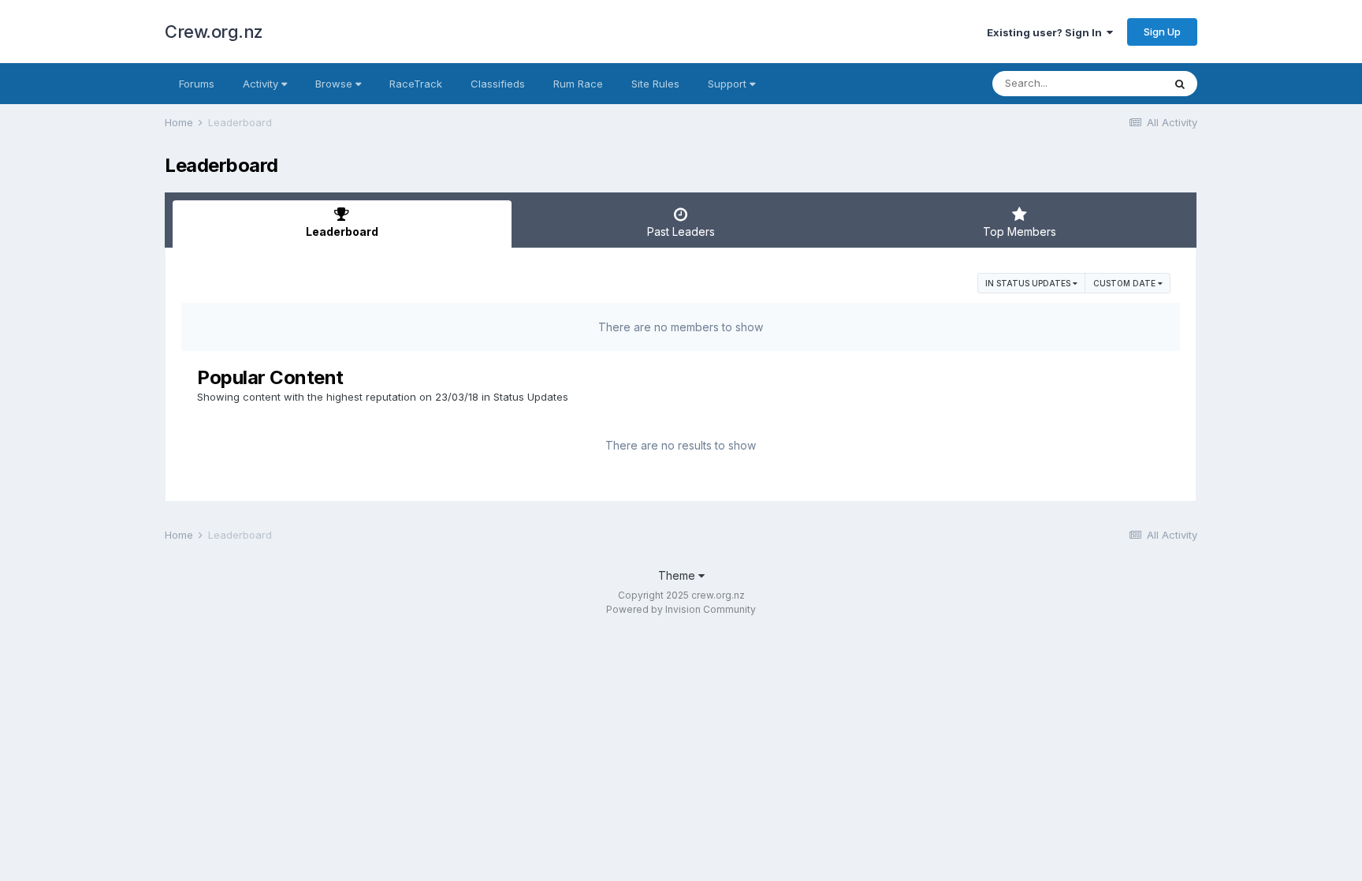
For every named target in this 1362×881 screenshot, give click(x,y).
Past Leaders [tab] (681, 231)
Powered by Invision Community (681, 609)
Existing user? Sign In (1047, 32)
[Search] (1180, 83)
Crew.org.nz (214, 31)
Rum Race (578, 83)
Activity (262, 83)
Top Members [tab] (1019, 231)
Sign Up (1162, 31)
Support (729, 83)
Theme (678, 575)
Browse (335, 83)
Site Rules (655, 83)
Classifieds (498, 83)
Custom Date (1125, 283)
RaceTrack (415, 83)
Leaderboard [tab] (342, 231)
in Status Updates (1029, 283)
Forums (196, 83)
